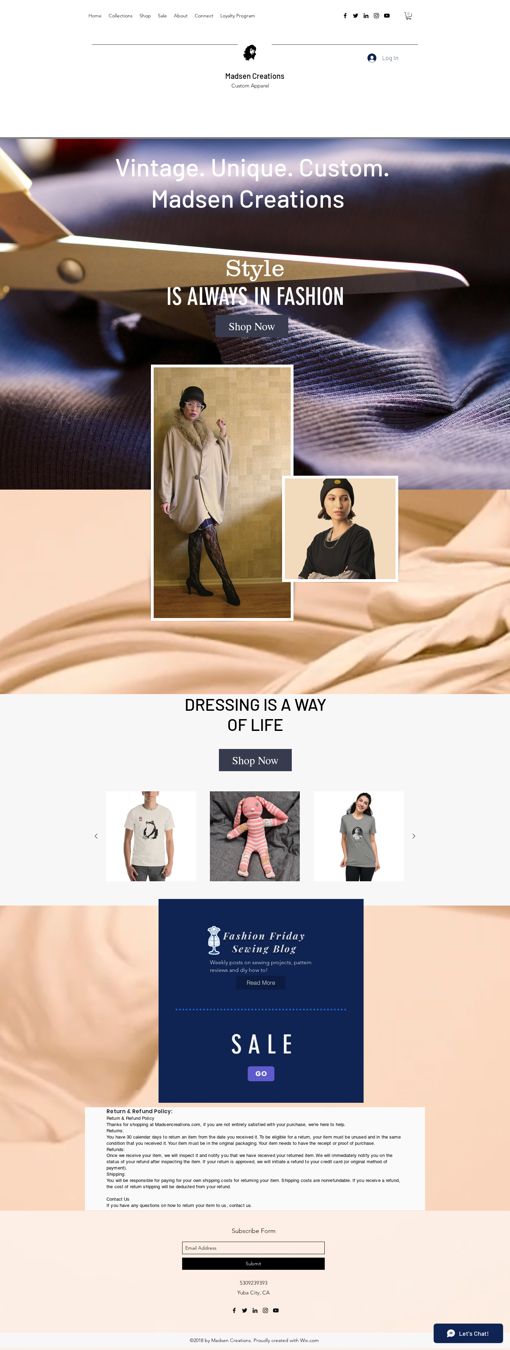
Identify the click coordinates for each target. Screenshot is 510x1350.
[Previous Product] (96, 836)
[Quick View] (151, 836)
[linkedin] (366, 15)
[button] (408, 16)
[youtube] (386, 15)
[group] (255, 836)
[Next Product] (414, 836)
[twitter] (355, 15)
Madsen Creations (254, 75)
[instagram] (376, 15)
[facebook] (345, 15)
